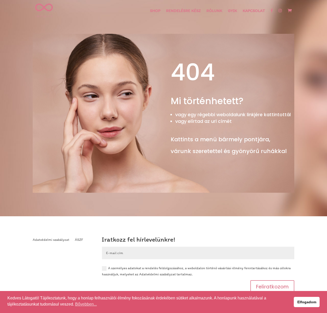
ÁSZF (79, 240)
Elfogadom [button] (306, 302)
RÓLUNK (214, 11)
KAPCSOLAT (254, 11)
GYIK (232, 11)
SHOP (155, 11)
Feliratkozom (272, 286)
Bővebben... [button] (86, 304)
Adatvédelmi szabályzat (51, 240)
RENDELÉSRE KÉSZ (183, 11)
